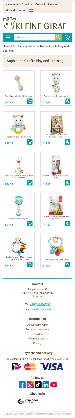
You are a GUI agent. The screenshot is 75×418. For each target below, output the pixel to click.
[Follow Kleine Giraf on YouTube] (53, 384)
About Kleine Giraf (37, 324)
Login (21, 10)
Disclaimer (37, 334)
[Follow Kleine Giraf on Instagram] (30, 384)
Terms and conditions (37, 329)
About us (27, 4)
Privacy (37, 343)
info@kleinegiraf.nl (42, 309)
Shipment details (37, 338)
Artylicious (66, 414)
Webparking (53, 414)
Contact (40, 4)
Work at (10, 10)
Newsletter (12, 4)
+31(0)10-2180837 (40, 304)
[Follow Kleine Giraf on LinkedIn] (45, 384)
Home (6, 46)
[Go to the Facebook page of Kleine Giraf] (22, 384)
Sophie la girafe (22, 46)
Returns (53, 4)
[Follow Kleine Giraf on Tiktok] (38, 384)
